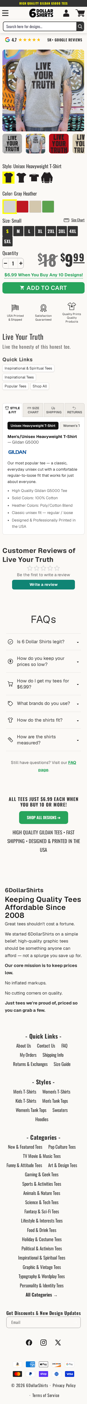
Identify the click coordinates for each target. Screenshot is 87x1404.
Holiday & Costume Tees (42, 1239)
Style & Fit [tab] (14, 410)
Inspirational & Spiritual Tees (28, 368)
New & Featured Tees (25, 1146)
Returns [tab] (74, 412)
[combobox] (39, 26)
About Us (23, 1045)
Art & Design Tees (62, 1165)
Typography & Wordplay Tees (42, 1276)
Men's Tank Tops (55, 1100)
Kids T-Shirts (25, 1100)
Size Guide (62, 1063)
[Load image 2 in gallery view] (12, 143)
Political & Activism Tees (42, 1248)
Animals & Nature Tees (41, 1192)
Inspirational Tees (19, 377)
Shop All (40, 386)
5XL (7, 241)
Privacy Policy (64, 1385)
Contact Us (46, 1045)
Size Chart (78, 219)
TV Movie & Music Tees (42, 1155)
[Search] (80, 26)
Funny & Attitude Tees (24, 1165)
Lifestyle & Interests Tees (42, 1220)
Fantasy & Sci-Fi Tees (41, 1211)
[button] (5, 13)
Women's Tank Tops (31, 1109)
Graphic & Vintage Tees (42, 1266)
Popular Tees (15, 386)
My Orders (28, 1054)
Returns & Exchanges (30, 1063)
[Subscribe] (75, 1322)
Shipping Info (53, 1054)
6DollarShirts (37, 1385)
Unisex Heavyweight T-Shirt (33, 425)
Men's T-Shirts (24, 1091)
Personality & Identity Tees (42, 1285)
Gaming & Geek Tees (41, 1174)
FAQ (64, 1045)
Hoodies (41, 1119)
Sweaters (60, 1109)
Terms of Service (45, 1395)
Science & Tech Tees (41, 1202)
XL (40, 231)
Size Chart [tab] (33, 410)
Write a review (43, 584)
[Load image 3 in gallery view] (59, 143)
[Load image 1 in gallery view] (35, 143)
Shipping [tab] (54, 412)
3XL (61, 231)
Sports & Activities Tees (41, 1183)
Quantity (10, 253)
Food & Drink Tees (41, 1229)
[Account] (66, 13)
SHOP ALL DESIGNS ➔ (43, 817)
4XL (72, 231)
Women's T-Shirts (56, 1091)
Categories (43, 1137)
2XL (51, 231)
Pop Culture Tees (62, 1146)
